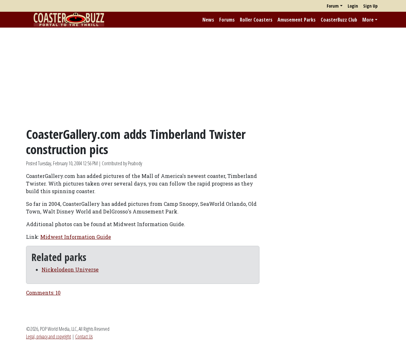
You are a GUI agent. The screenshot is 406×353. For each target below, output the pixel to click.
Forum (333, 6)
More (368, 19)
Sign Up (370, 6)
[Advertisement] (203, 77)
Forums (227, 19)
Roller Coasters (256, 19)
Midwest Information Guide (75, 236)
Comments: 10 (43, 292)
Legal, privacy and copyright (48, 336)
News (208, 19)
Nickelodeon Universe (70, 269)
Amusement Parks (297, 19)
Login (353, 6)
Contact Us (84, 336)
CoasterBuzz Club (339, 19)
